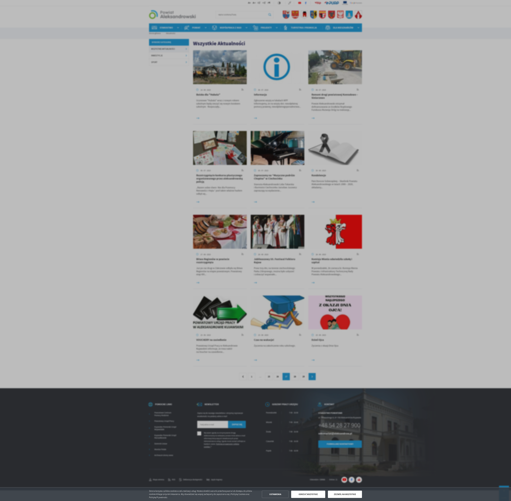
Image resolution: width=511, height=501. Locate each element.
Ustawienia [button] (275, 494)
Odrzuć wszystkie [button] (308, 494)
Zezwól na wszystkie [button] (345, 494)
